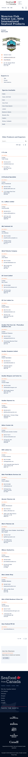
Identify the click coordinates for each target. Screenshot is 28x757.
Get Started (6, 658)
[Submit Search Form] (25, 141)
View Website (7, 59)
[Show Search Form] (22, 7)
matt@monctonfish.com (9, 57)
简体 (8, 7)
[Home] (14, 3)
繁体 (11, 7)
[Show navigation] (26, 8)
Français (4, 7)
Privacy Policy (14, 754)
